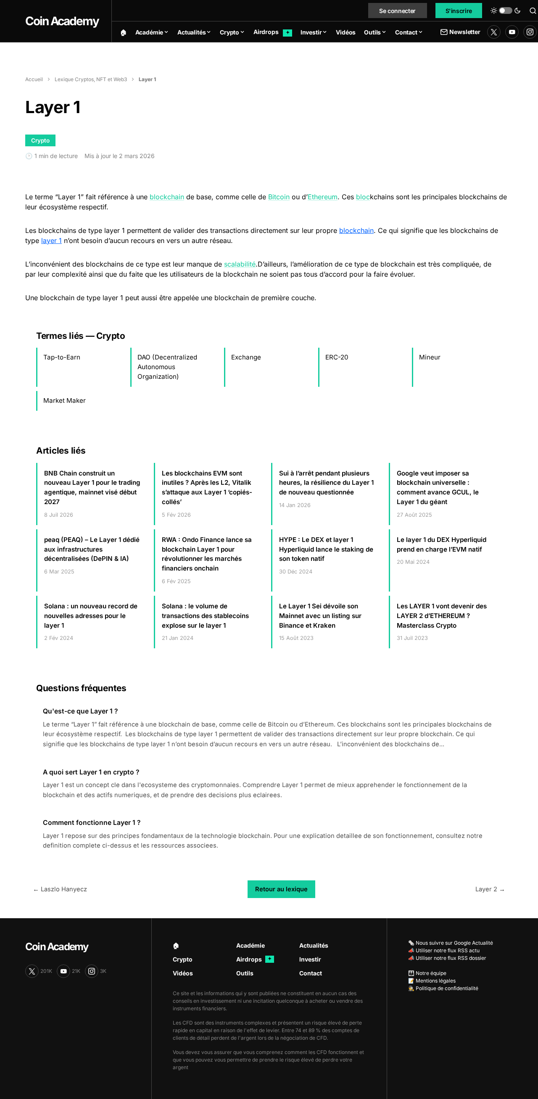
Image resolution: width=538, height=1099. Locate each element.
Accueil (34, 79)
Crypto (183, 959)
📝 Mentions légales (432, 980)
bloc (363, 197)
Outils (244, 973)
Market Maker (64, 400)
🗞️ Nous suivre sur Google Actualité (450, 943)
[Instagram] (530, 32)
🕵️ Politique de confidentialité (443, 988)
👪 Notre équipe (427, 973)
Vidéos (183, 973)
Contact (310, 973)
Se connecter (397, 10)
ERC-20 (336, 357)
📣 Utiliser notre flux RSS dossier (447, 958)
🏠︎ (176, 945)
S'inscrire (459, 10)
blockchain (167, 197)
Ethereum (323, 197)
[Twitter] (494, 32)
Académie (250, 945)
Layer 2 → (490, 889)
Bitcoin (279, 197)
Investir (310, 959)
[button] (506, 10)
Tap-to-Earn (61, 357)
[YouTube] (512, 32)
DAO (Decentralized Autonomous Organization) (167, 366)
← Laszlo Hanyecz (60, 889)
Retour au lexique (281, 889)
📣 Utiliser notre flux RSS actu (444, 950)
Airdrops (254, 959)
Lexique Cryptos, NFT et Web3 (91, 79)
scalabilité (240, 264)
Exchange (246, 357)
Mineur (429, 357)
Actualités (313, 945)
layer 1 (51, 240)
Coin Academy (62, 21)
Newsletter (464, 31)
